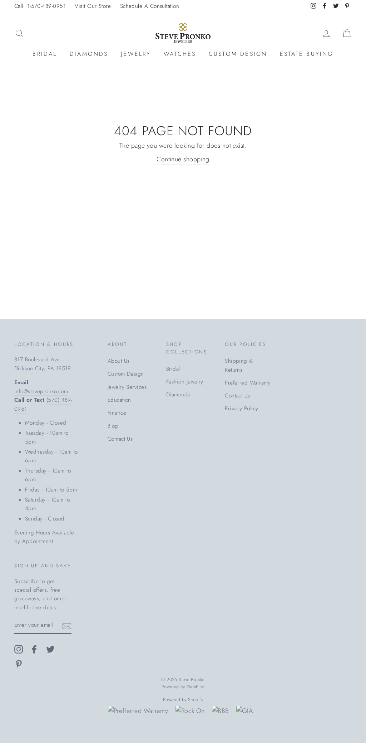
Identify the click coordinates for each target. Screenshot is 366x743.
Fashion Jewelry (184, 382)
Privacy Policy (241, 408)
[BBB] (220, 711)
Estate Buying (306, 54)
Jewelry (136, 54)
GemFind (195, 687)
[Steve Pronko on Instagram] (18, 649)
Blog (113, 426)
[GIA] (244, 711)
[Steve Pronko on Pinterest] (18, 663)
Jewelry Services (127, 387)
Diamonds (89, 54)
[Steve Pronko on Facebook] (34, 649)
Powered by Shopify (183, 699)
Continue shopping (183, 159)
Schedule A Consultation (149, 6)
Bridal (45, 54)
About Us (119, 361)
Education (119, 400)
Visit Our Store (93, 6)
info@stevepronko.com (41, 391)
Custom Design (238, 54)
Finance (117, 413)
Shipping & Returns (239, 365)
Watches (180, 54)
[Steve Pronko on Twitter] (50, 649)
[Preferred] (138, 711)
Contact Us (120, 439)
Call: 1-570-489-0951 (40, 6)
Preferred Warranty (248, 383)
